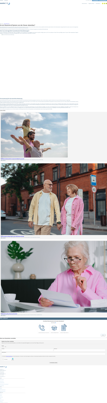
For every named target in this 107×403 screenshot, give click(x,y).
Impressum (1, 401)
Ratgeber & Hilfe (91, 3)
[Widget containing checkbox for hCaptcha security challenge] (8, 359)
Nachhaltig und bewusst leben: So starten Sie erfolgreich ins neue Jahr (12, 158)
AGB (0, 398)
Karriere (1, 395)
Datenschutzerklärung (9, 356)
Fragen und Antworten (2, 391)
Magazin (1, 388)
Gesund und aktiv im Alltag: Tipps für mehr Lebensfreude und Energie (12, 236)
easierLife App (1, 381)
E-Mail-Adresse (4, 352)
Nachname (55, 348)
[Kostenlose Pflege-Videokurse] (63, 327)
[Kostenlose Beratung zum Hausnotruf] (42, 327)
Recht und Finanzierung (6, 23)
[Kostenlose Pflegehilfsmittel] (54, 327)
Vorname (3, 348)
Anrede (3, 345)
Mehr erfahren (3, 160)
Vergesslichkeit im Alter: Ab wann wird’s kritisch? (9, 313)
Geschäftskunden (6, 0)
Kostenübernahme (2, 382)
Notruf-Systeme (84, 3)
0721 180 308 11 (96, 0)
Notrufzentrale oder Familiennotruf (4, 384)
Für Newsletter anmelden (53, 362)
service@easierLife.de (103, 0)
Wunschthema (53, 322)
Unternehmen (98, 3)
